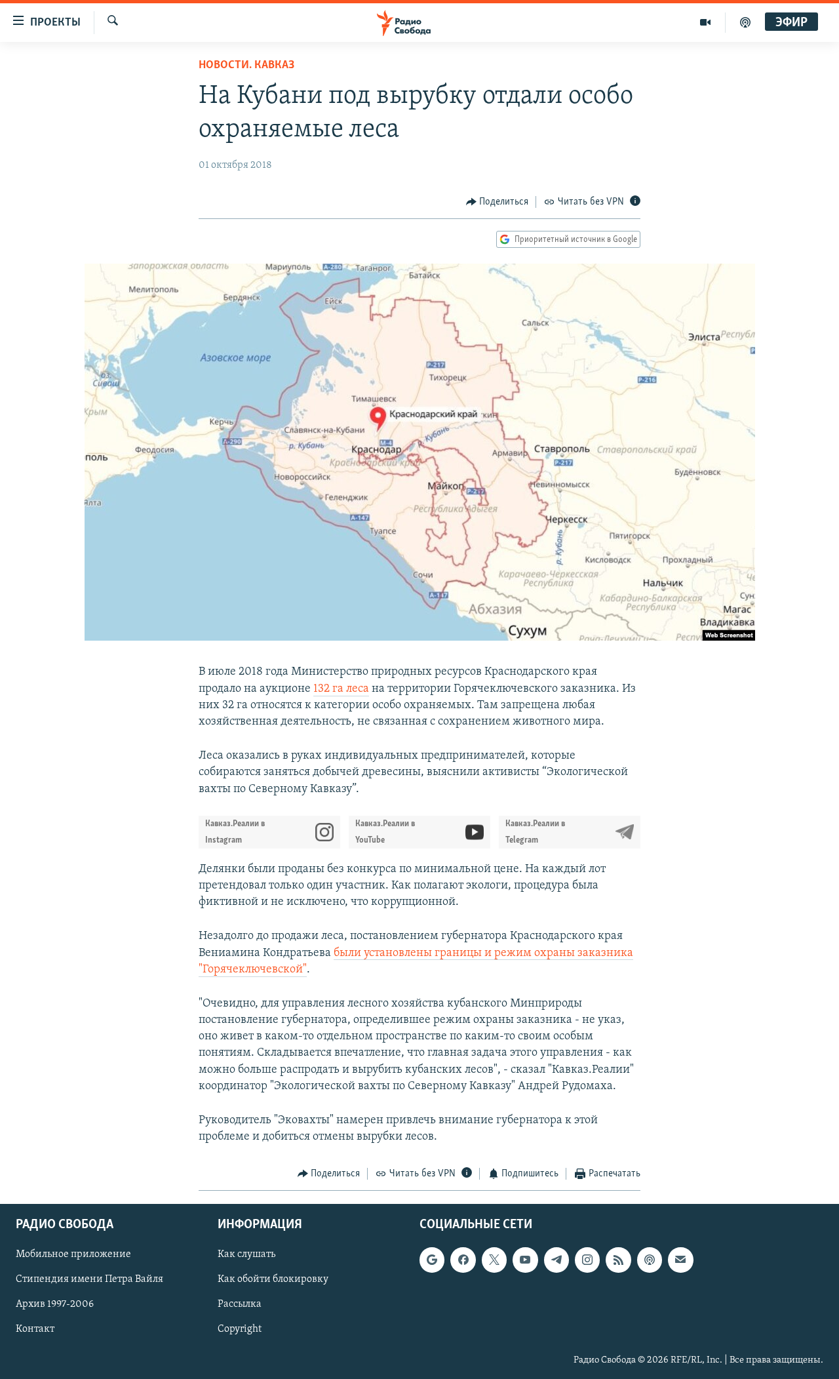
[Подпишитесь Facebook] (462, 1259)
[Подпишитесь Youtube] (525, 1259)
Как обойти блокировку (273, 1279)
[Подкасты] (649, 1259)
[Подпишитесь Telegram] (556, 1259)
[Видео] (706, 22)
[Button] (497, 201)
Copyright (240, 1329)
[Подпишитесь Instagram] (587, 1259)
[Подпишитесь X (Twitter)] (494, 1259)
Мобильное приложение (73, 1254)
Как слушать (246, 1254)
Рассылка (240, 1304)
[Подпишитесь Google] (432, 1259)
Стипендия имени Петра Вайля (89, 1279)
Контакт (35, 1329)
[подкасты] (745, 22)
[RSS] (618, 1259)
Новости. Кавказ (246, 65)
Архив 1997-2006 (55, 1304)
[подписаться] (680, 1259)
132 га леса (341, 689)
